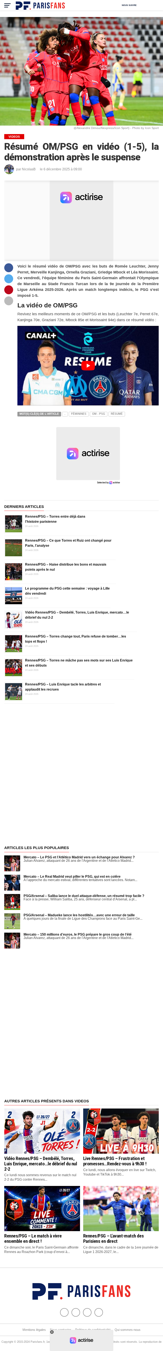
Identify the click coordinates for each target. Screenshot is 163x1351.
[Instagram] (98, 1312)
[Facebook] (64, 1312)
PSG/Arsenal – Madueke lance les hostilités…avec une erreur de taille (79, 915)
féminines (78, 413)
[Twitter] (76, 1312)
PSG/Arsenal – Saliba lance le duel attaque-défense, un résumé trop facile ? (84, 896)
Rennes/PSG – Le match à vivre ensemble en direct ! (33, 1238)
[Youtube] (87, 1312)
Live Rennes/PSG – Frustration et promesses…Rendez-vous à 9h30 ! (115, 1161)
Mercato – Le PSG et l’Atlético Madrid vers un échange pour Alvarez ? (79, 857)
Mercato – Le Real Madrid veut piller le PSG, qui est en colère (72, 876)
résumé (117, 413)
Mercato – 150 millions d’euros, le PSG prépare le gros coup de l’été (78, 934)
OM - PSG (98, 413)
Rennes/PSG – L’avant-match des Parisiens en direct (113, 1238)
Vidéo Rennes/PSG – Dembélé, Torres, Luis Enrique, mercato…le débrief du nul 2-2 (40, 1164)
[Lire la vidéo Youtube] (88, 365)
